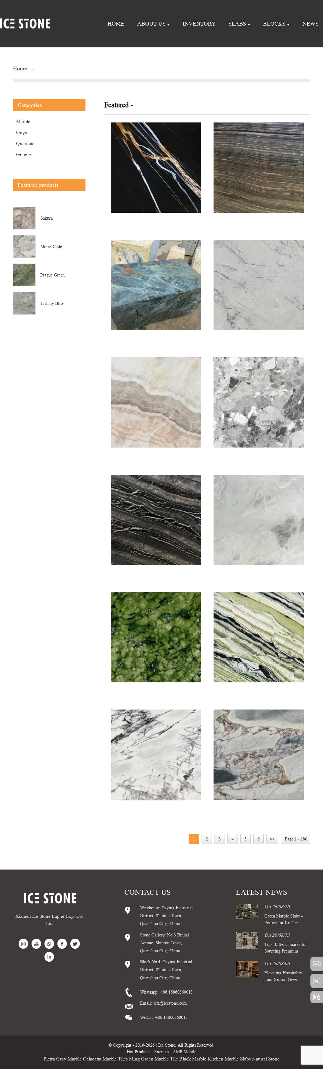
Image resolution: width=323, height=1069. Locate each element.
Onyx (21, 132)
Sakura (46, 218)
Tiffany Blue (51, 303)
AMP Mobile (184, 1051)
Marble (23, 121)
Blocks (274, 24)
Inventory (199, 24)
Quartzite (25, 143)
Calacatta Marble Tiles (105, 1059)
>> (272, 838)
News (310, 24)
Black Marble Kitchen (201, 1059)
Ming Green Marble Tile (153, 1059)
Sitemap (161, 1051)
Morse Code (51, 246)
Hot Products (138, 1051)
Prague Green (52, 274)
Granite (23, 154)
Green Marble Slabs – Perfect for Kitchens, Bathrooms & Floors (283, 922)
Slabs (237, 24)
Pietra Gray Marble (63, 1059)
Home (116, 24)
